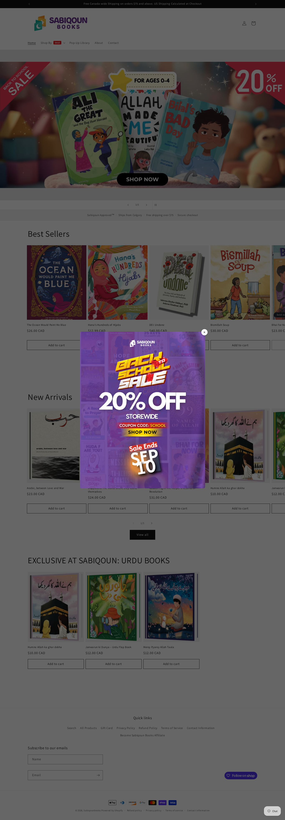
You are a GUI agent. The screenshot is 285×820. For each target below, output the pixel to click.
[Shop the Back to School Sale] (142, 410)
